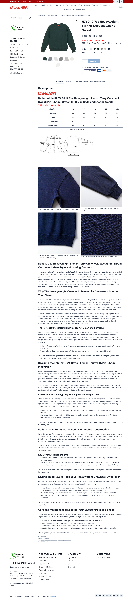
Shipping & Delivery (17, 54)
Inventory (13, 60)
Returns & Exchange (17, 57)
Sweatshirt (47, 538)
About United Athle (17, 73)
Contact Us (14, 48)
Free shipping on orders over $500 (22, 1)
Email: (12, 567)
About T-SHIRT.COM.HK (19, 45)
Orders (70, 561)
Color (84, 49)
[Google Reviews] (121, 595)
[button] (76, 20)
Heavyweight (61, 540)
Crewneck (47, 540)
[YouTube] (96, 595)
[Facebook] (99, 595)
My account (72, 558)
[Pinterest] (110, 595)
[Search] (30, 18)
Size (84, 53)
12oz (42, 540)
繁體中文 (40, 1)
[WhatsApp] (114, 1)
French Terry (53, 540)
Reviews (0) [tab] (70, 82)
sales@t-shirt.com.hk (23, 567)
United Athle (45, 541)
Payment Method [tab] (82, 82)
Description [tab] (60, 82)
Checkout (71, 567)
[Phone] (121, 1)
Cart (69, 564)
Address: (13, 571)
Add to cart (94, 61)
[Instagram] (107, 595)
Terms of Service (16, 63)
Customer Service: (17, 583)
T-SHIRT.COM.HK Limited (22, 563)
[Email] (117, 1)
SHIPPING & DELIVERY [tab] (97, 82)
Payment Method (16, 51)
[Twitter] (103, 595)
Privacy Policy (15, 66)
